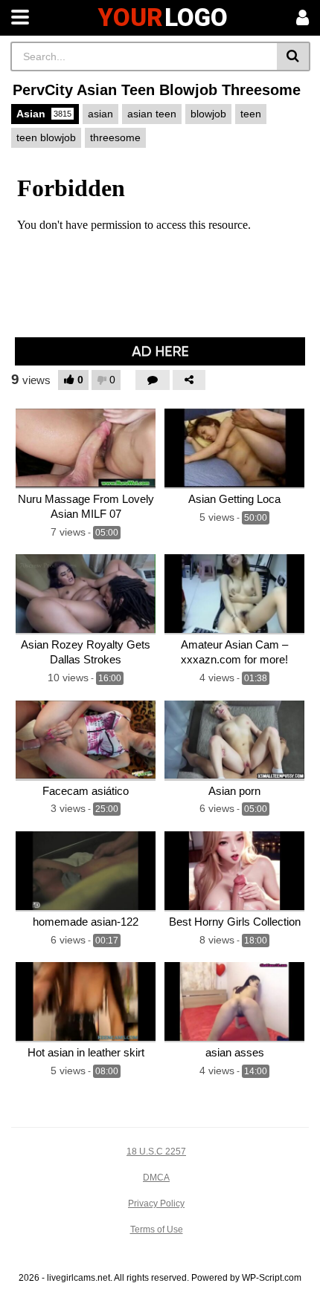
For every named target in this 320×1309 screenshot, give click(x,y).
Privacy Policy (156, 1203)
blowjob (208, 114)
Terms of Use (156, 1229)
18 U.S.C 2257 (156, 1151)
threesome (115, 137)
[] (293, 56)
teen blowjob (46, 137)
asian (100, 114)
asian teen (151, 114)
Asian (43, 114)
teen (250, 114)
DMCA (156, 1177)
